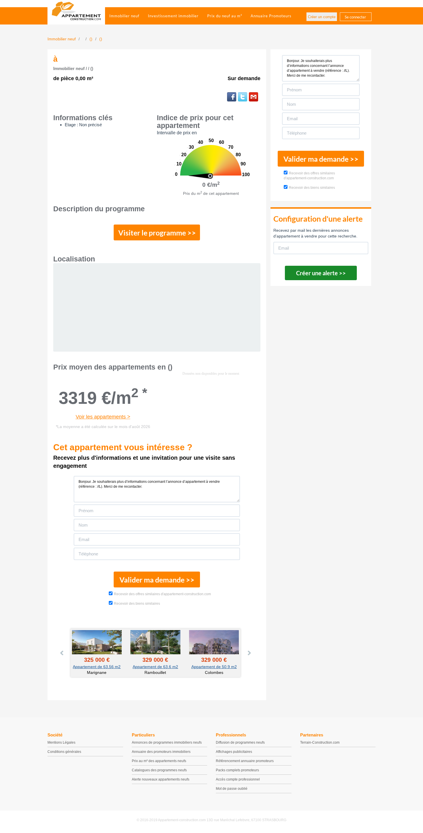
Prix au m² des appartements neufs (159, 761)
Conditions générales (64, 752)
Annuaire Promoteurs (271, 16)
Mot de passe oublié (231, 789)
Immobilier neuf (124, 16)
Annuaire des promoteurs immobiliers (161, 752)
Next (249, 652)
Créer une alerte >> (321, 273)
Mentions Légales (61, 742)
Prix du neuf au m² (224, 16)
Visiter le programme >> (157, 232)
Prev (62, 652)
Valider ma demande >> (157, 579)
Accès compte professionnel (238, 779)
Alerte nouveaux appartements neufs (160, 779)
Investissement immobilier (173, 16)
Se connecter (355, 17)
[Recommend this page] (253, 96)
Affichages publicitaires (234, 752)
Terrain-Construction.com (320, 742)
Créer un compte (322, 17)
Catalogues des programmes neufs (159, 770)
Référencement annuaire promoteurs (245, 761)
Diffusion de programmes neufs (240, 742)
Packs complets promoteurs (237, 770)
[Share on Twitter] (242, 96)
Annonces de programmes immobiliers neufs (167, 742)
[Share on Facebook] (231, 96)
